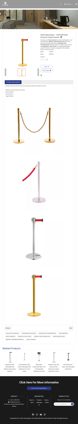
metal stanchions (63, 333)
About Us (31, 400)
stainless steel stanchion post (42, 336)
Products (39, 400)
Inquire (45, 66)
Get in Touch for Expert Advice (39, 388)
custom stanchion (31, 339)
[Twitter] (37, 414)
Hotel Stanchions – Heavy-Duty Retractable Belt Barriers (68, 367)
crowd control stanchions (12, 333)
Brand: (42, 54)
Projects (46, 400)
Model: (42, 51)
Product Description (13, 82)
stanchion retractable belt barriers (15, 339)
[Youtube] (41, 414)
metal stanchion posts (59, 336)
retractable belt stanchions (29, 333)
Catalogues (39, 402)
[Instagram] (44, 414)
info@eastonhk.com (15, 402)
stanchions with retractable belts (47, 333)
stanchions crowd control (24, 336)
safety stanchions (10, 336)
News (32, 402)
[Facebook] (33, 414)
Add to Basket (45, 70)
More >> (22, 396)
